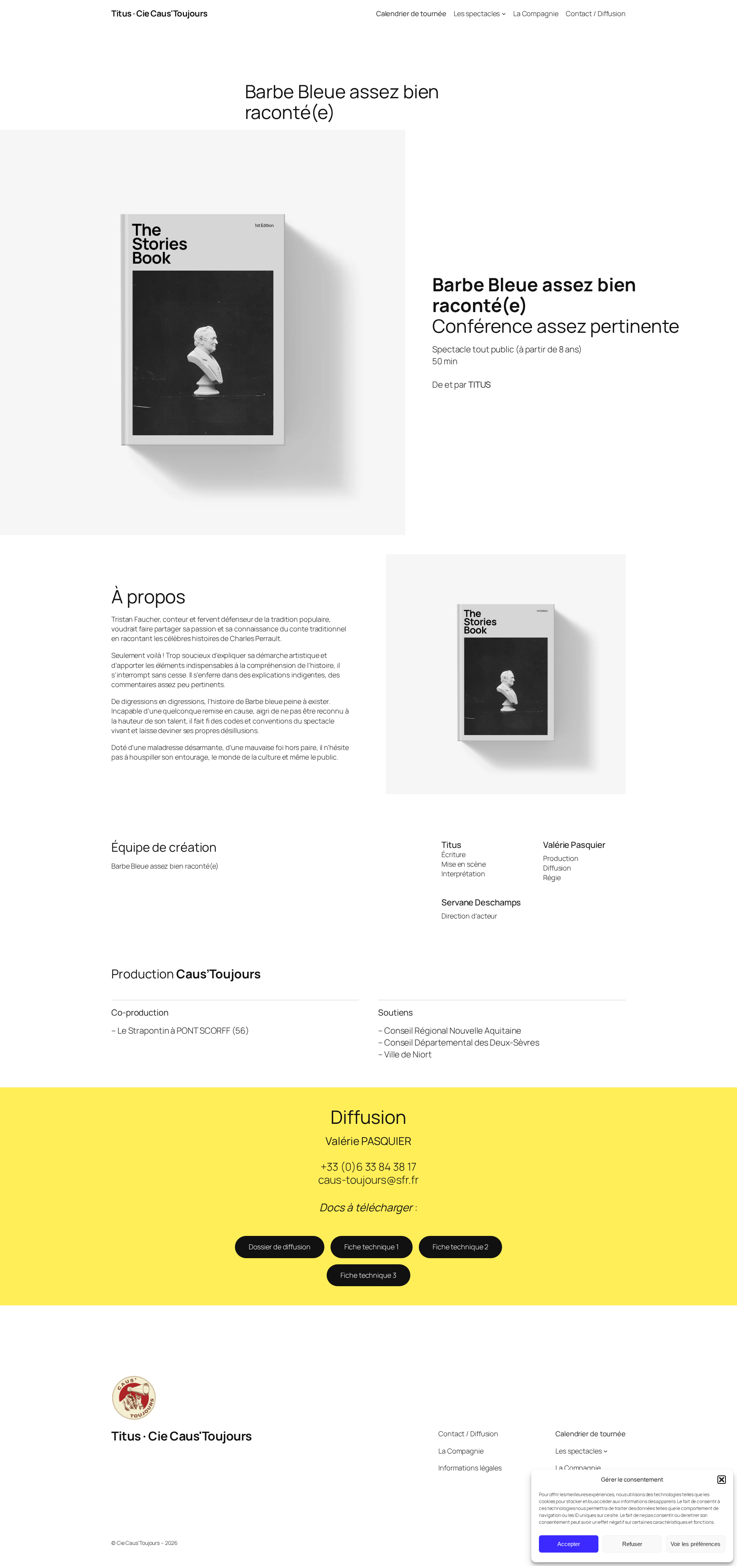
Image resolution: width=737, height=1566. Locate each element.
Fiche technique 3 (368, 1275)
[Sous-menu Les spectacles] (504, 14)
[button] (721, 1479)
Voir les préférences (695, 1544)
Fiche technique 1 (371, 1246)
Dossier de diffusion (280, 1246)
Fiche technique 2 (460, 1246)
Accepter (568, 1544)
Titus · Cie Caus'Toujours (159, 13)
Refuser (632, 1544)
